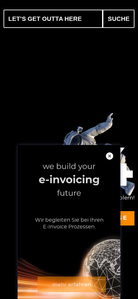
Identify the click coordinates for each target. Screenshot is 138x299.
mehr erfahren (71, 284)
